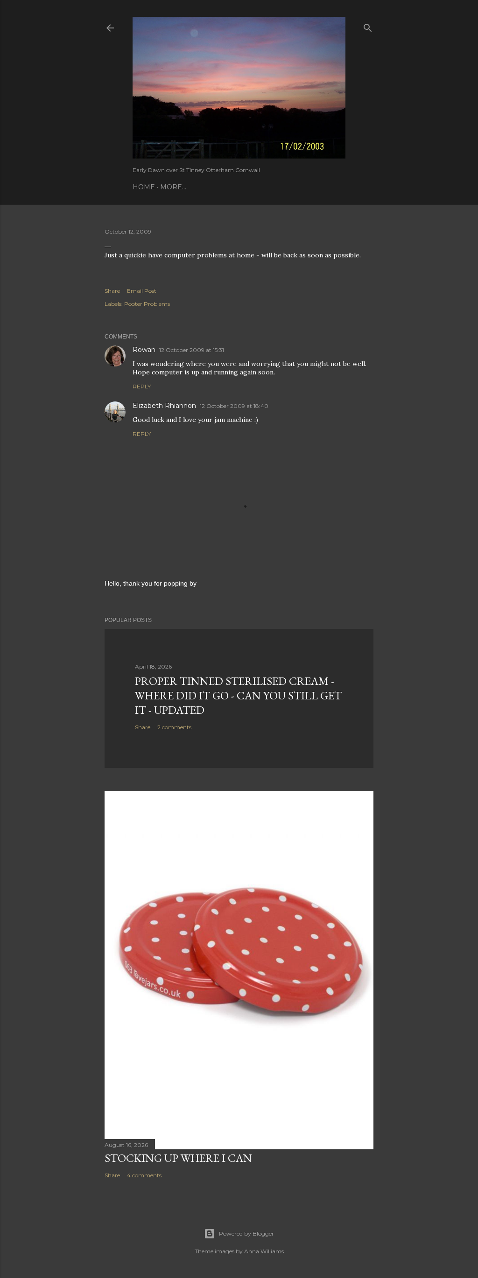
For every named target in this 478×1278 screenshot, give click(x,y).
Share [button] (112, 290)
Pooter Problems (147, 303)
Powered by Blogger (246, 1233)
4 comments (144, 1175)
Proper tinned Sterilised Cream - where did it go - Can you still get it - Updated (238, 695)
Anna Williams (264, 1251)
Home (144, 187)
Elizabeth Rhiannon (164, 405)
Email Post (141, 290)
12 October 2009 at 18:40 (234, 405)
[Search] (367, 26)
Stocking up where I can (178, 1158)
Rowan (144, 349)
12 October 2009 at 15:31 (191, 349)
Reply (142, 386)
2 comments (174, 727)
